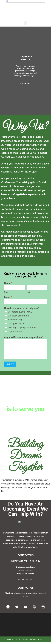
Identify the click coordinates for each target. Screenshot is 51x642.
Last (28, 292)
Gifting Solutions (16, 323)
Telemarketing (15, 319)
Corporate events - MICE (20, 311)
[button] (25, 23)
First (6, 292)
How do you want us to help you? (21, 308)
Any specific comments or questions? (23, 337)
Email (8, 297)
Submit (10, 364)
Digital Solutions (16, 331)
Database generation (18, 315)
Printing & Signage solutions (22, 327)
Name (8, 283)
